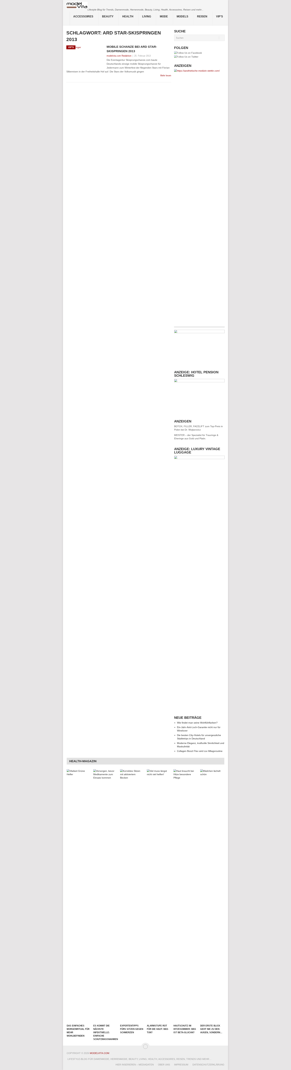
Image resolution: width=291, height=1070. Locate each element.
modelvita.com (99, 1053)
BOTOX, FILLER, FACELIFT (189, 426)
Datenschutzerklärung (208, 1064)
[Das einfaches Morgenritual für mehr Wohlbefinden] (78, 895)
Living (146, 16)
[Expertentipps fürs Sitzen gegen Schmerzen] (132, 895)
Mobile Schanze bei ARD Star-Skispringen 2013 (132, 49)
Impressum (181, 1064)
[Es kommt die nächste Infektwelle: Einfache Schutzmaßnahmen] (105, 895)
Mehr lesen (165, 75)
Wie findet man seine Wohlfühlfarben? (197, 722)
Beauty (108, 16)
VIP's (219, 16)
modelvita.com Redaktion (119, 56)
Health (127, 16)
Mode (164, 16)
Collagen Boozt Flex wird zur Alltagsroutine (199, 751)
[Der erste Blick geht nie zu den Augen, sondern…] (212, 895)
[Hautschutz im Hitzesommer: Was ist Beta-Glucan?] (185, 895)
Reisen (202, 16)
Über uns (164, 1064)
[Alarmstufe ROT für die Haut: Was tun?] (158, 895)
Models (182, 16)
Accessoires (83, 16)
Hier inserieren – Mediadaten (135, 1064)
